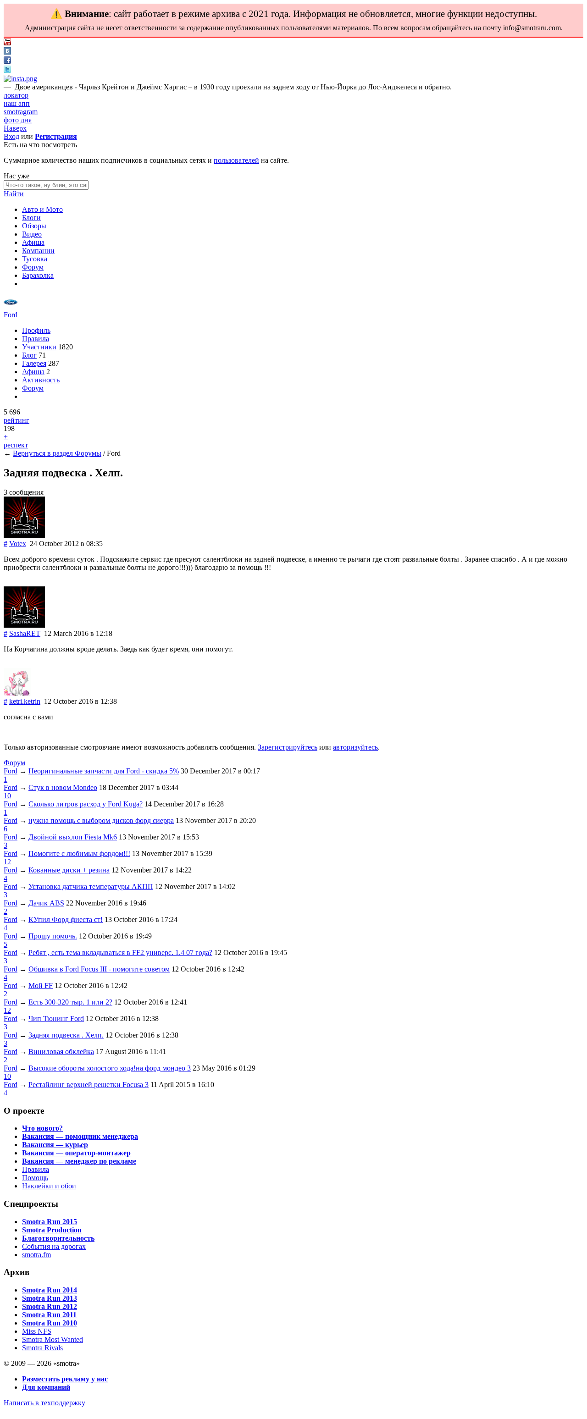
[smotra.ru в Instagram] (20, 79)
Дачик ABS (46, 903)
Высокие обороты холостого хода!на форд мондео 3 (109, 1068)
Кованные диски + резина (69, 870)
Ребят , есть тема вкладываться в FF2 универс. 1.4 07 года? (120, 952)
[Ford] (10, 306)
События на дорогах (54, 1246)
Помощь (35, 1178)
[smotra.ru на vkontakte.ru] (7, 52)
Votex (17, 543)
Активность (41, 380)
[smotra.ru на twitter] (7, 70)
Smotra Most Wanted (52, 1339)
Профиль (36, 330)
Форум (33, 267)
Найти (14, 194)
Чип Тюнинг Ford (56, 1018)
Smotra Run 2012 (49, 1306)
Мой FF (40, 985)
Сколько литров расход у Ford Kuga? (85, 804)
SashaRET (24, 633)
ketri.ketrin (24, 701)
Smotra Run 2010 (49, 1323)
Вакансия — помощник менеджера (80, 1136)
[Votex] (24, 535)
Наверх (15, 128)
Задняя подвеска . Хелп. (66, 1035)
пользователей (236, 160)
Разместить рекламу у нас (65, 1379)
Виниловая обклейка (61, 1051)
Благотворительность (58, 1238)
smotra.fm (36, 1255)
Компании (38, 250)
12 (7, 862)
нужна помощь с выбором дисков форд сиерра (101, 820)
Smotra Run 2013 (49, 1298)
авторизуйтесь (355, 747)
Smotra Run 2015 (49, 1222)
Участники (39, 347)
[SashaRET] (24, 625)
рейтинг (16, 420)
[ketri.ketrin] (17, 693)
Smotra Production (52, 1230)
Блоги (31, 217)
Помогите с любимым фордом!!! (79, 853)
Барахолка (38, 275)
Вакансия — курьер (55, 1144)
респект (16, 445)
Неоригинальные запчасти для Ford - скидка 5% (103, 771)
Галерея (34, 363)
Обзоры (34, 226)
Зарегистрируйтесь (287, 747)
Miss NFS (36, 1331)
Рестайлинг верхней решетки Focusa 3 (88, 1084)
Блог (29, 355)
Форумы (88, 453)
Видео (32, 234)
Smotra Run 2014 (49, 1290)
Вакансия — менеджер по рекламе (79, 1161)
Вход (11, 136)
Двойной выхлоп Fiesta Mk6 (72, 837)
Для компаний (46, 1387)
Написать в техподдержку (44, 1403)
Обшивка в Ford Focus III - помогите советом (99, 969)
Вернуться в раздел (44, 453)
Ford (10, 315)
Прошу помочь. (52, 936)
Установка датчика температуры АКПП (90, 886)
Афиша (33, 242)
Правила (35, 338)
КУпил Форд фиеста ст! (65, 919)
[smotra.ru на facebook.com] (7, 61)
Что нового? (42, 1128)
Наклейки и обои (49, 1186)
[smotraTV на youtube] (7, 43)
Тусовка (34, 259)
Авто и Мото (42, 209)
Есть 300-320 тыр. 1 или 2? (70, 1002)
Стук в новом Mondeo (62, 787)
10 (7, 796)
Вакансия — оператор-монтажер (76, 1153)
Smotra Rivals (42, 1348)
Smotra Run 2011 (49, 1315)
